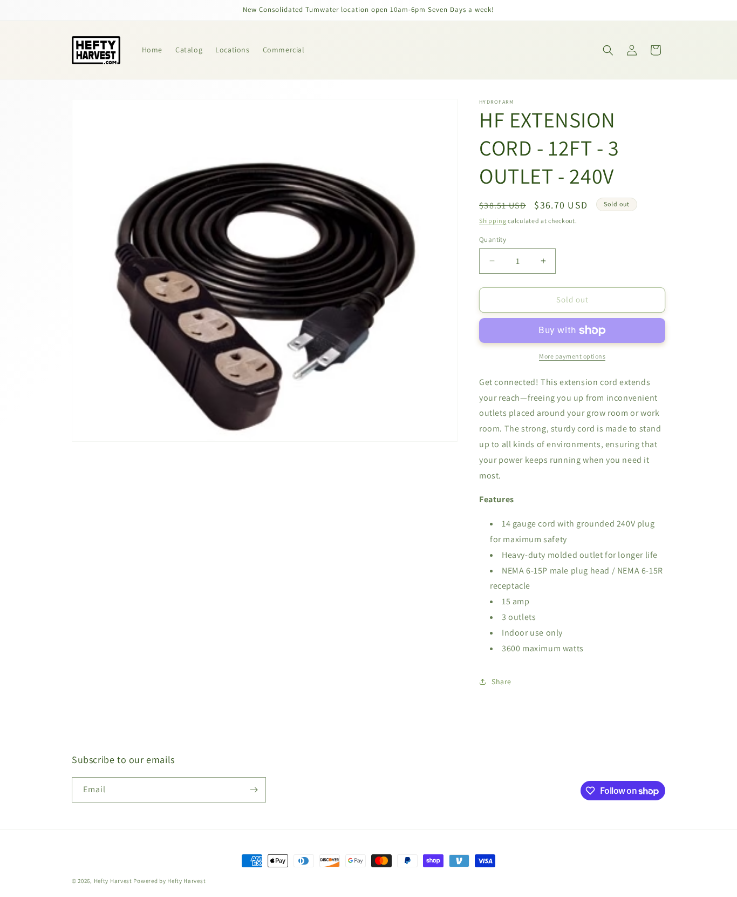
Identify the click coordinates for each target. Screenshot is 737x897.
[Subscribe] (253, 789)
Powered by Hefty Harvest (169, 881)
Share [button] (501, 681)
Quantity (492, 239)
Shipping (493, 221)
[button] (608, 50)
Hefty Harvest (113, 881)
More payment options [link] (572, 356)
